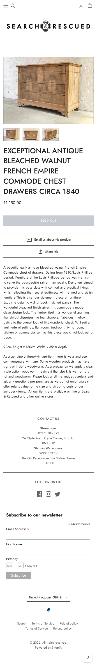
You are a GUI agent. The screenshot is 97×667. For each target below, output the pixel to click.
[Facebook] (39, 494)
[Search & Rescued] (48, 25)
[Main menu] (5, 5)
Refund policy (69, 623)
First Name (14, 544)
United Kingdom (45, 597)
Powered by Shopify (48, 647)
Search (21, 623)
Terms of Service (43, 623)
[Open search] (13, 5)
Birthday (12, 559)
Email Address (17, 529)
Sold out (48, 220)
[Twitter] (57, 494)
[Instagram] (48, 494)
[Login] (81, 5)
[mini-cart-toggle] (90, 5)
